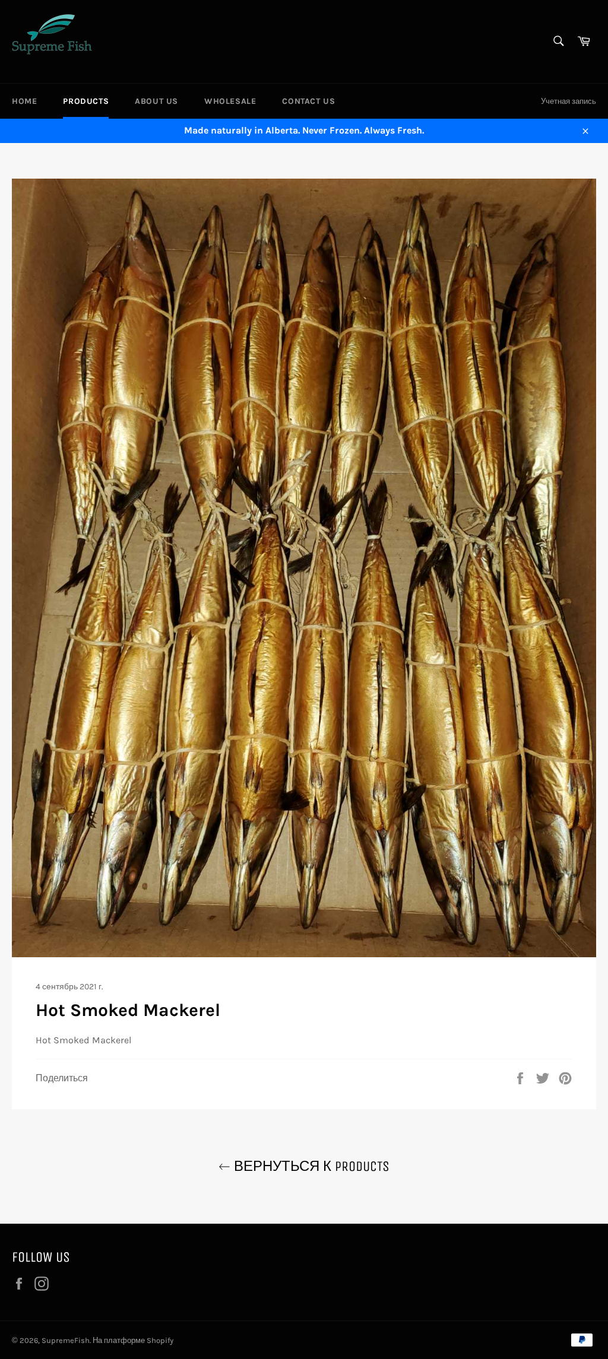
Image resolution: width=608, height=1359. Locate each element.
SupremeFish (66, 1340)
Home (24, 101)
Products (86, 101)
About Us (156, 101)
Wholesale (230, 101)
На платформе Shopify (133, 1340)
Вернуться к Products (310, 1166)
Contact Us (308, 101)
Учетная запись (568, 101)
